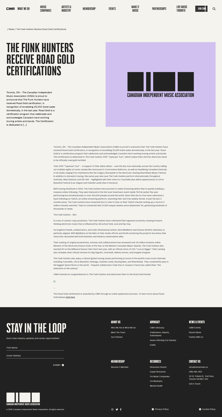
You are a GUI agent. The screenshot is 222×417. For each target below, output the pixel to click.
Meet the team (118, 332)
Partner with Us (196, 337)
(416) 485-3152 (195, 372)
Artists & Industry (66, 9)
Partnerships (159, 8)
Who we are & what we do (123, 328)
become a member (119, 367)
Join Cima (202, 9)
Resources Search (158, 367)
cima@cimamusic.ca (198, 367)
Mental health (156, 386)
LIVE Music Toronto (182, 9)
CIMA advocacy (157, 328)
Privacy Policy (162, 409)
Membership (89, 8)
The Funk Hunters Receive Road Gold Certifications (41, 29)
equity (153, 345)
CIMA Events (195, 328)
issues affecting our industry (163, 340)
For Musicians (156, 381)
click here (70, 297)
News (11, 29)
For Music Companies (160, 377)
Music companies (45, 9)
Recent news (195, 332)
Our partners (117, 337)
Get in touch (194, 384)
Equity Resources (158, 372)
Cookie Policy (209, 409)
